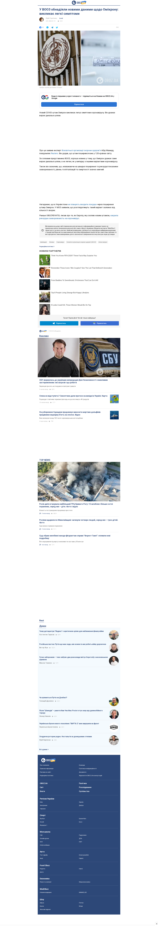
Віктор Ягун (43, 648)
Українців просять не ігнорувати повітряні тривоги (57, 386)
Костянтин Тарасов (46, 635)
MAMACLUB (83, 892)
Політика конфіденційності (88, 768)
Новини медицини (45, 892)
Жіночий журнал (45, 909)
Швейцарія (43, 242)
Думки (42, 626)
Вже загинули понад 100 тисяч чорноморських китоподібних (61, 418)
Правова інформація (46, 768)
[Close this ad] (156, 923)
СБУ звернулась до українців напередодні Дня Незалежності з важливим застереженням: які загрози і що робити (73, 381)
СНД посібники (45, 845)
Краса (42, 906)
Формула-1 (43, 825)
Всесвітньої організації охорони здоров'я (81, 150)
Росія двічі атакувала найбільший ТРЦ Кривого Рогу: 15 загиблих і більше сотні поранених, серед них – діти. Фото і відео (76, 505)
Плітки (81, 903)
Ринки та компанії (45, 882)
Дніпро (81, 805)
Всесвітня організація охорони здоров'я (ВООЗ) (81, 242)
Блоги (42, 791)
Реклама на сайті (45, 772)
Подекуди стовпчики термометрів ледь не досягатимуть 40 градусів (64, 399)
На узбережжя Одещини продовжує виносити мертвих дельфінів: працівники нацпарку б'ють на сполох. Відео (70, 413)
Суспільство (84, 791)
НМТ (80, 842)
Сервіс (81, 858)
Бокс (80, 822)
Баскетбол (82, 818)
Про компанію (44, 765)
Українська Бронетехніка (48, 727)
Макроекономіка (84, 882)
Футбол (42, 818)
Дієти (42, 872)
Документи (82, 772)
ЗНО (41, 842)
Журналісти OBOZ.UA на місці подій (90, 775)
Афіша (42, 903)
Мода (81, 906)
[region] (79, 132)
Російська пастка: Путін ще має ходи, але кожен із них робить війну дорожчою (72, 644)
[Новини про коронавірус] (43, 332)
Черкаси (42, 809)
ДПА (80, 838)
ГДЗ (41, 835)
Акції (41, 858)
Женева (51, 242)
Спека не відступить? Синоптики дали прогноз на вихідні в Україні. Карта (73, 396)
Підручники (82, 835)
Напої (81, 869)
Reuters (54, 153)
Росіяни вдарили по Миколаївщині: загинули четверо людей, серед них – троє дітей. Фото (78, 521)
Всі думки (43, 749)
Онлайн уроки (44, 838)
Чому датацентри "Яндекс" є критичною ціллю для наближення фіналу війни (71, 631)
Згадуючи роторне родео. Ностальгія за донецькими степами (65, 737)
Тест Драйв (44, 855)
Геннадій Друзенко (46, 701)
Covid (61, 18)
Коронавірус (60, 242)
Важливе (44, 336)
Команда (82, 765)
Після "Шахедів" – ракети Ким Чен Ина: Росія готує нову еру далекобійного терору (71, 712)
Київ (41, 802)
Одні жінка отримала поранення (50, 526)
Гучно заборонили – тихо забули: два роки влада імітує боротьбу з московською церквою (73, 658)
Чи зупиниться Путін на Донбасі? (53, 698)
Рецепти (42, 869)
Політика (83, 783)
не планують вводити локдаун (82, 204)
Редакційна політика (46, 246)
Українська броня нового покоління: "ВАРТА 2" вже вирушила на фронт (69, 724)
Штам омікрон (103, 242)
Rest (41, 620)
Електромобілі (84, 855)
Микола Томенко (45, 663)
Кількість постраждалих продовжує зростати (55, 510)
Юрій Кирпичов (45, 740)
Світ (42, 787)
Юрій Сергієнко (51, 18)
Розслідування (85, 787)
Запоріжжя (43, 805)
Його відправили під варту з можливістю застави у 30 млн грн (61, 541)
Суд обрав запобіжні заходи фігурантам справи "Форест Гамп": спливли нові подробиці (74, 537)
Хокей (42, 822)
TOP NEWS (44, 460)
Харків (81, 802)
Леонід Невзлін (45, 716)
